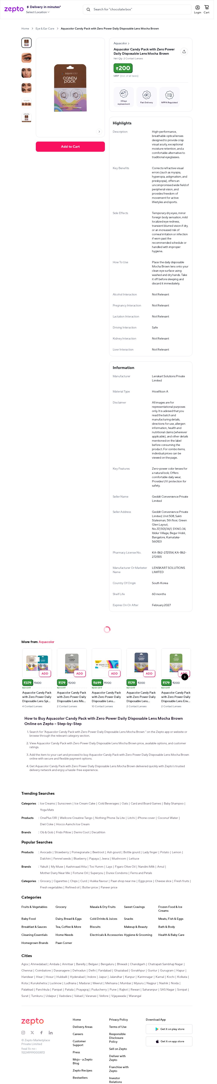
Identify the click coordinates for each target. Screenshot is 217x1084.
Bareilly (81, 964)
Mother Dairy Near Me (55, 873)
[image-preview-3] (26, 88)
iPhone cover (146, 818)
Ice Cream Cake (84, 804)
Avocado (46, 852)
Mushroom (119, 859)
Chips (74, 881)
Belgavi (93, 964)
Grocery (45, 881)
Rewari (135, 990)
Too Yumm (96, 867)
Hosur (50, 977)
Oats (125, 804)
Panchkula (42, 990)
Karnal (160, 977)
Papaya (94, 859)
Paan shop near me (123, 881)
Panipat (57, 990)
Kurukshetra (39, 983)
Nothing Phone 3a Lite (110, 818)
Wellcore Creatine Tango (76, 818)
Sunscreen (65, 804)
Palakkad (27, 990)
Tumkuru (37, 996)
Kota (24, 983)
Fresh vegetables (51, 887)
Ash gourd (114, 852)
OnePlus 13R (48, 818)
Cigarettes (60, 881)
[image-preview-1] (26, 58)
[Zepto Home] (14, 9)
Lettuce (134, 859)
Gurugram (167, 971)
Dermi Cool (81, 832)
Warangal (135, 996)
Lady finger (150, 852)
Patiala (69, 990)
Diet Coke (46, 824)
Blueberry (80, 859)
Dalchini (45, 859)
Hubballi (61, 977)
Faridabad (104, 971)
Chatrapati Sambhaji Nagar (165, 964)
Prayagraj (82, 990)
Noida (175, 983)
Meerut (98, 983)
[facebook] (44, 1032)
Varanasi (90, 996)
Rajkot (123, 990)
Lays (109, 867)
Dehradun (79, 971)
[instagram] (26, 1032)
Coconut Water (168, 818)
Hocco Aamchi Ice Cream (73, 824)
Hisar (39, 977)
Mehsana (111, 983)
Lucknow (55, 983)
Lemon (176, 852)
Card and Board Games (146, 804)
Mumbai (125, 983)
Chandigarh (137, 964)
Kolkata (182, 977)
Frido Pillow (63, 832)
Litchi (131, 818)
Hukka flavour (99, 881)
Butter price (90, 887)
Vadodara (65, 996)
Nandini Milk (146, 867)
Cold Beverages (108, 804)
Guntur (152, 971)
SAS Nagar (167, 990)
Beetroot (98, 852)
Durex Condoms (117, 873)
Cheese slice (163, 881)
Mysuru (139, 983)
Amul (160, 867)
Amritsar (67, 964)
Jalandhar (116, 977)
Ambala (54, 964)
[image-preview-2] (26, 73)
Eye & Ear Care (45, 28)
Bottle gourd (131, 852)
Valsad (78, 996)
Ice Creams (47, 804)
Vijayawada (118, 996)
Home (25, 28)
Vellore (103, 996)
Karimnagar (145, 977)
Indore (91, 977)
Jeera (105, 859)
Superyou (96, 873)
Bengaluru (107, 964)
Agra (24, 964)
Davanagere (62, 971)
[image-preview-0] (26, 43)
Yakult (44, 867)
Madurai (84, 983)
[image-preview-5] (26, 118)
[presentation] (32, 28)
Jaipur (103, 977)
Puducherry (99, 990)
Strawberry (61, 852)
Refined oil (72, 887)
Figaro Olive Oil (125, 867)
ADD (45, 673)
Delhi (92, 971)
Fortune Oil (80, 873)
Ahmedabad (39, 964)
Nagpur (151, 983)
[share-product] (184, 51)
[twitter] (35, 1032)
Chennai (26, 971)
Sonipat (182, 990)
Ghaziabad (121, 971)
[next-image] (99, 132)
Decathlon (98, 832)
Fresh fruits (181, 881)
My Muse (57, 867)
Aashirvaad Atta (76, 867)
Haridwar (27, 977)
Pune (113, 990)
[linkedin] (53, 1032)
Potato (164, 852)
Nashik (163, 983)
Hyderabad (77, 977)
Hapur (180, 971)
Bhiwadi (122, 964)
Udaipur (51, 996)
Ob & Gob (46, 832)
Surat (24, 996)
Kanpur (130, 977)
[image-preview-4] (26, 103)
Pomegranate (81, 852)
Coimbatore (43, 971)
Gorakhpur (138, 971)
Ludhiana (70, 983)
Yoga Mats (47, 810)
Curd (83, 881)
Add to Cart (70, 147)
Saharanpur (149, 990)
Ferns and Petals (141, 873)
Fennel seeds (62, 859)
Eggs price (145, 881)
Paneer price (109, 887)
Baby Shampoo (174, 804)
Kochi (170, 977)
